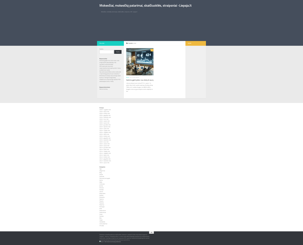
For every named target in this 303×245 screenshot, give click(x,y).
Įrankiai (101, 186)
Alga (100, 169)
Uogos (101, 220)
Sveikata (101, 216)
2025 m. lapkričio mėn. (105, 126)
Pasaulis (101, 201)
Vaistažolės (102, 222)
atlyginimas (102, 170)
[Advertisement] (151, 29)
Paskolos (101, 203)
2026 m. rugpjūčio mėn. (105, 109)
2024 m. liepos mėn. (104, 155)
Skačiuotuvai (102, 210)
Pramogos (102, 206)
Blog (127, 77)
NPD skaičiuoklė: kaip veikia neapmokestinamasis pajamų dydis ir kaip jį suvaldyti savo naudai (109, 68)
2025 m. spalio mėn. (104, 128)
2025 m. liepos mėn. (104, 134)
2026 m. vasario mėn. (104, 121)
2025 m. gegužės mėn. (105, 138)
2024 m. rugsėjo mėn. (104, 151)
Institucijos (102, 184)
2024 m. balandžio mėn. (105, 161)
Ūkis (100, 218)
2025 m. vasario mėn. (104, 144)
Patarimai (101, 205)
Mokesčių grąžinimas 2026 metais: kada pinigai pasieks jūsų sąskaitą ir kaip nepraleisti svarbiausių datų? (109, 62)
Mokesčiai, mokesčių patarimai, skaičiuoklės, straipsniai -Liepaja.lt (145, 5)
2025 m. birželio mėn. (104, 136)
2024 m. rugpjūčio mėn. (105, 153)
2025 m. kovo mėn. (104, 142)
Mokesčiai (101, 197)
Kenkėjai (101, 189)
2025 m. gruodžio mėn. (105, 125)
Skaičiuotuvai (102, 212)
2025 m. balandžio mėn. (105, 140)
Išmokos (101, 188)
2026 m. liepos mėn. (104, 111)
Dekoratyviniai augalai (104, 178)
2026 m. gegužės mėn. (105, 115)
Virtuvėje (101, 225)
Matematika (102, 193)
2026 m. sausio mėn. (104, 123)
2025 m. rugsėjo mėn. (104, 130)
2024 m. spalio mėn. (104, 149)
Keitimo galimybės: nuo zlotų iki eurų (139, 80)
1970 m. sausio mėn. (104, 162)
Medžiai (101, 195)
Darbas (101, 174)
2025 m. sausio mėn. (104, 145)
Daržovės (101, 176)
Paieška (101, 49)
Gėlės (100, 182)
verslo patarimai (103, 223)
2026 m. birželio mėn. (104, 113)
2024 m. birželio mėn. (104, 157)
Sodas (100, 214)
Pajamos (101, 199)
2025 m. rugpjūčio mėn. (105, 132)
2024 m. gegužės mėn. (105, 159)
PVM (100, 208)
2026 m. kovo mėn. (104, 119)
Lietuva (101, 191)
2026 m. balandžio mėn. (105, 117)
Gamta (101, 180)
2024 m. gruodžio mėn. (105, 147)
